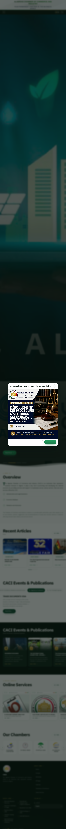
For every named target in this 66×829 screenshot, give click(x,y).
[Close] (54, 386)
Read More (49, 442)
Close (39, 442)
